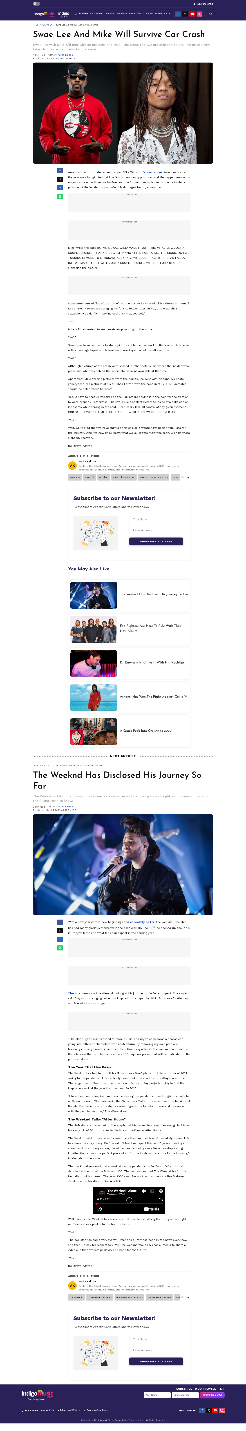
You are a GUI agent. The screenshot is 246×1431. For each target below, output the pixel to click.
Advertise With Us (70, 1410)
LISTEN (148, 13)
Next (188, 477)
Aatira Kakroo (65, 55)
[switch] (36, 4)
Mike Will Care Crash (124, 477)
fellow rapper (152, 172)
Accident (103, 477)
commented (85, 303)
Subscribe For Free (156, 541)
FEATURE (96, 13)
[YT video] (192, 14)
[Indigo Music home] (52, 14)
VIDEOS (121, 13)
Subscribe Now (212, 1395)
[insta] (199, 14)
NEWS (83, 13)
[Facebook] (178, 14)
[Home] (75, 14)
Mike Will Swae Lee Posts (154, 477)
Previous (182, 477)
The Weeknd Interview (159, 1297)
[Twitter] (185, 14)
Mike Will (90, 477)
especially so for (142, 922)
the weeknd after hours (129, 1297)
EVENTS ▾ (162, 13)
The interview (78, 993)
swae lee (75, 477)
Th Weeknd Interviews (100, 1297)
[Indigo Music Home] (37, 1395)
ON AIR (110, 13)
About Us (48, 1410)
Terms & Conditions (97, 1410)
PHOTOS (135, 13)
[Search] (210, 14)
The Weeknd (76, 1297)
